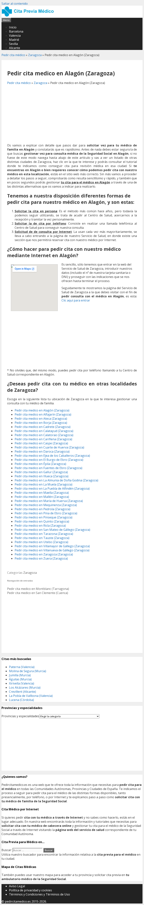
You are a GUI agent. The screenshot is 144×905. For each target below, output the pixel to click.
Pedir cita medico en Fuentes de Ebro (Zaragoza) (48, 468)
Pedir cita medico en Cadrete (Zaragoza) (42, 427)
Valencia (15, 35)
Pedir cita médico (13, 55)
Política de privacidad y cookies (30, 890)
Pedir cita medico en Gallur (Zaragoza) (41, 472)
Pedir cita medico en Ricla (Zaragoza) (40, 525)
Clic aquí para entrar (76, 300)
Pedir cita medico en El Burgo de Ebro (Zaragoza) (49, 460)
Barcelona (16, 31)
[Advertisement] (72, 114)
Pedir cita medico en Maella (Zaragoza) (42, 493)
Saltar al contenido (15, 3)
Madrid (14, 40)
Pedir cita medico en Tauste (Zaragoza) (42, 538)
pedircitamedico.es (18, 901)
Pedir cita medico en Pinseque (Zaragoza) (43, 517)
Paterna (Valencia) (21, 667)
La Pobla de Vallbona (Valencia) (31, 696)
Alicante (14, 48)
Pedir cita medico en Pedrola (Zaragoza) (42, 509)
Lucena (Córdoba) (21, 700)
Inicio (12, 27)
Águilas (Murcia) (20, 679)
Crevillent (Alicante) (22, 692)
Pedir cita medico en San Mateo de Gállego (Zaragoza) (52, 530)
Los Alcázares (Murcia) (24, 687)
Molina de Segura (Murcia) (27, 671)
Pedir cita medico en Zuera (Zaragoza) (41, 558)
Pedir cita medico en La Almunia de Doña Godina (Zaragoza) (56, 480)
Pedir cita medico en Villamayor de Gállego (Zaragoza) (52, 546)
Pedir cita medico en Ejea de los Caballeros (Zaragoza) (52, 456)
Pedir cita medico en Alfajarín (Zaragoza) (43, 414)
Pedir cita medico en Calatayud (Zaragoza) (44, 431)
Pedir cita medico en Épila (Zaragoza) (40, 464)
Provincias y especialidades (20, 716)
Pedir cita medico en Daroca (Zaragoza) (42, 451)
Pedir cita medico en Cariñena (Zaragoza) (43, 439)
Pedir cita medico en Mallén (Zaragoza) (42, 497)
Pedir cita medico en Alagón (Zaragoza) (42, 410)
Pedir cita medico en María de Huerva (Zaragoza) (49, 501)
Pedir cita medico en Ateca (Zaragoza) (41, 418)
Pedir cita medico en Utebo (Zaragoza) (41, 542)
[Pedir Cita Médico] (29, 16)
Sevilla (13, 44)
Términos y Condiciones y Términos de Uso (39, 894)
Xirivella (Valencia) (21, 683)
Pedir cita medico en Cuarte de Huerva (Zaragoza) (49, 447)
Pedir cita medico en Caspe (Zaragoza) (41, 443)
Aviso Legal (17, 886)
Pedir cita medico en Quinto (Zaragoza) (42, 521)
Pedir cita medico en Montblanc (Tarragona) (38, 589)
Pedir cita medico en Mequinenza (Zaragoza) (46, 505)
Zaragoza (35, 55)
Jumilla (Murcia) (20, 675)
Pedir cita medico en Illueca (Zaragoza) (41, 476)
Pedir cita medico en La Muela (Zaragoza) (43, 484)
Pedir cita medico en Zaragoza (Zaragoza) (44, 554)
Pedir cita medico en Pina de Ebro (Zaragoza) (46, 513)
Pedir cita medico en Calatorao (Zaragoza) (44, 435)
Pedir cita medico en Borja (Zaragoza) (41, 423)
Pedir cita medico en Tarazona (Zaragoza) (44, 534)
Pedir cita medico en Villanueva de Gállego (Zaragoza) (52, 550)
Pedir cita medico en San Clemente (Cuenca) (37, 593)
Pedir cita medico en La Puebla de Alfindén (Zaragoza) (52, 488)
